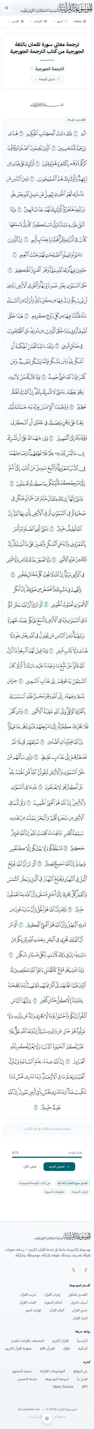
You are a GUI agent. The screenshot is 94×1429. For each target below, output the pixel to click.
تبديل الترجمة (47, 79)
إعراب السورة (79, 1191)
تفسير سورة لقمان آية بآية (72, 1183)
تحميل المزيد (57, 1166)
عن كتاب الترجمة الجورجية (34, 1183)
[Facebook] (86, 1270)
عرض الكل (30, 1166)
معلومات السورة (54, 1191)
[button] (60, 21)
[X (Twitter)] (73, 1270)
